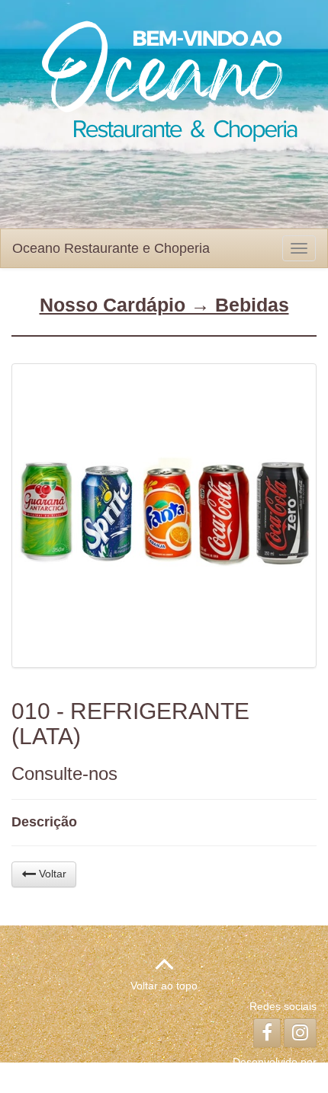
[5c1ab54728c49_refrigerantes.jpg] (164, 515)
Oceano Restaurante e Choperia (111, 248)
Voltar (51, 874)
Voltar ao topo (164, 986)
